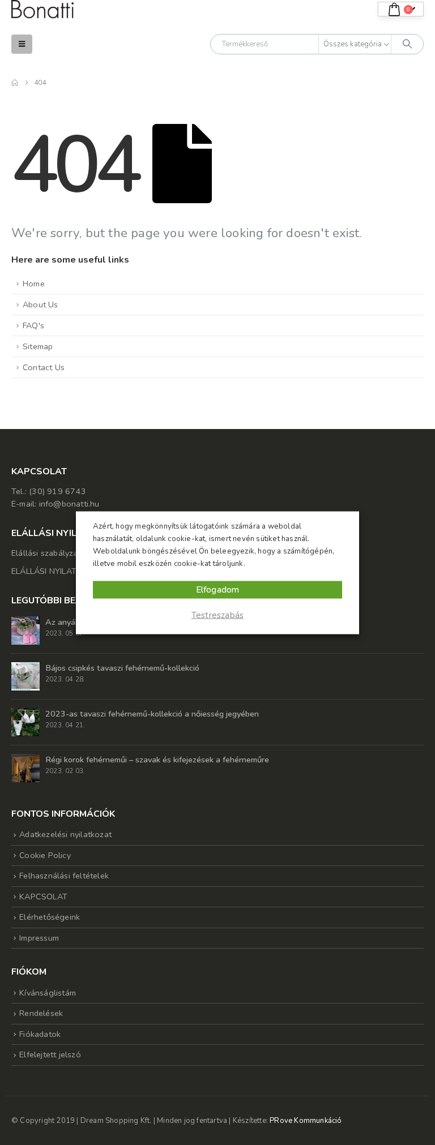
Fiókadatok (40, 1034)
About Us (40, 304)
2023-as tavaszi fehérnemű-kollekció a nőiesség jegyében (152, 713)
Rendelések (41, 1013)
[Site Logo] (42, 9)
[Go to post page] (25, 629)
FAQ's (33, 325)
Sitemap (38, 346)
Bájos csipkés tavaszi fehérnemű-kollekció (122, 668)
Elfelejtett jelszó (50, 1054)
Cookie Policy (45, 855)
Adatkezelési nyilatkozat (65, 834)
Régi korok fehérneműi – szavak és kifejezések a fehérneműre (157, 759)
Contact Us (44, 367)
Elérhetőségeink (49, 917)
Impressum (39, 938)
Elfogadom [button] (218, 589)
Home (34, 283)
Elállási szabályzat (46, 553)
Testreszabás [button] (217, 614)
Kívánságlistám (47, 992)
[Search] (407, 44)
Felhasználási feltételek (64, 875)
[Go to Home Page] (14, 82)
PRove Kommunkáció (306, 1121)
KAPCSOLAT (43, 896)
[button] (21, 44)
